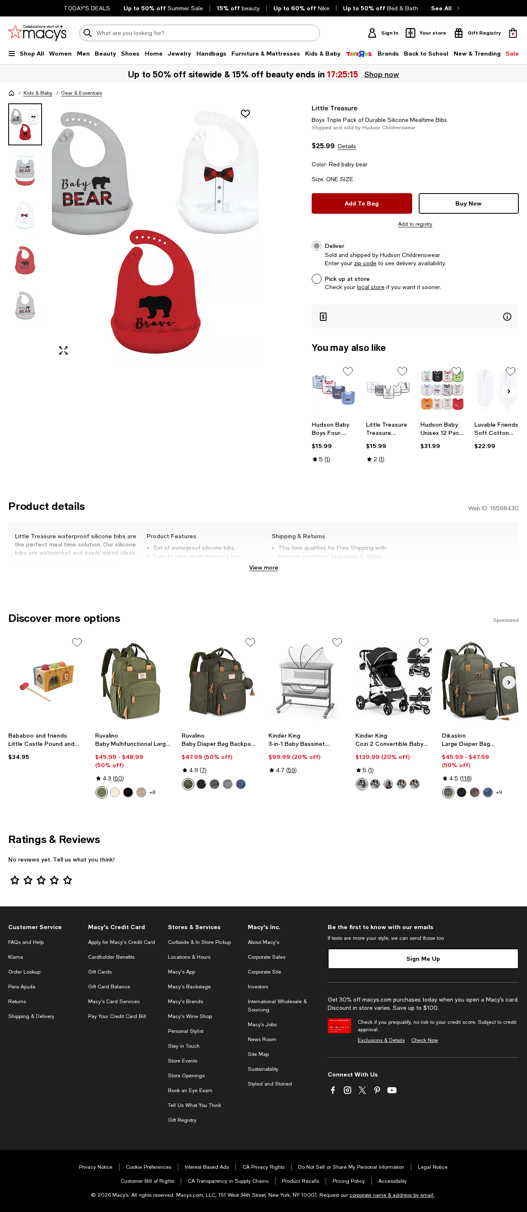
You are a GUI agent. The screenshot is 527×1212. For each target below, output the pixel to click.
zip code (365, 263)
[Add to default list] (348, 371)
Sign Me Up (423, 958)
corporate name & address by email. (392, 1195)
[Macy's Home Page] (37, 33)
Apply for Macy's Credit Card (121, 942)
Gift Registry (182, 1120)
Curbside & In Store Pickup (199, 942)
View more (263, 567)
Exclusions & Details (381, 1040)
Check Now (424, 1040)
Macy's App (181, 972)
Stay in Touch (184, 1046)
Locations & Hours (189, 957)
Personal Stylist (185, 1031)
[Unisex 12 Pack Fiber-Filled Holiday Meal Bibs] (442, 390)
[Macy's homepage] (11, 93)
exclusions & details (357, 556)
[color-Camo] (488, 792)
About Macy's (263, 942)
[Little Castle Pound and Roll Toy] (46, 681)
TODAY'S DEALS (87, 8)
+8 (152, 792)
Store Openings (186, 1076)
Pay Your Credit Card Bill (117, 1016)
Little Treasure (334, 108)
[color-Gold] (388, 784)
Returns (17, 1001)
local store (371, 287)
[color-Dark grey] (214, 784)
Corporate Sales (266, 957)
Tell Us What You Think (194, 1105)
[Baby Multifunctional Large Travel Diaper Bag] (133, 681)
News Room (262, 1039)
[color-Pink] (415, 784)
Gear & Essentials (81, 93)
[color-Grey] (401, 784)
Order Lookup (24, 972)
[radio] (101, 792)
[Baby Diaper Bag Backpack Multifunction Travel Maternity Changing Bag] (220, 681)
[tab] (25, 124)
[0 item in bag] (513, 33)
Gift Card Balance (109, 987)
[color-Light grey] (228, 784)
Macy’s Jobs (262, 1025)
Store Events (182, 1061)
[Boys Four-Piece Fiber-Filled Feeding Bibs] (334, 390)
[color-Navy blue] (241, 784)
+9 (499, 792)
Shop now (382, 74)
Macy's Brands (185, 1001)
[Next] (508, 391)
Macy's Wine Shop (190, 1016)
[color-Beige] (115, 792)
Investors (258, 987)
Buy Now (468, 203)
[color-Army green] (102, 792)
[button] (133, 232)
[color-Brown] (475, 792)
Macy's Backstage (189, 987)
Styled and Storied (270, 1084)
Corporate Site (264, 972)
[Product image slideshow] (155, 232)
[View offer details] (415, 316)
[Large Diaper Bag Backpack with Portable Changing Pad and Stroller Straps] (480, 681)
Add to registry (415, 224)
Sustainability (263, 1069)
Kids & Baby (37, 93)
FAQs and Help (26, 942)
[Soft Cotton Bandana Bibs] (496, 390)
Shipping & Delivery (31, 1016)
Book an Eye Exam (190, 1090)
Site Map (258, 1054)
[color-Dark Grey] (375, 784)
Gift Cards (100, 972)
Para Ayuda (21, 987)
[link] (334, 441)
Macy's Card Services (114, 1001)
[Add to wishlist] (245, 113)
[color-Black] (128, 792)
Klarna (15, 957)
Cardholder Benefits (111, 957)
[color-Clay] (141, 792)
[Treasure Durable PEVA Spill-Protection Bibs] (388, 390)
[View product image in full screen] (63, 350)
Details (347, 146)
